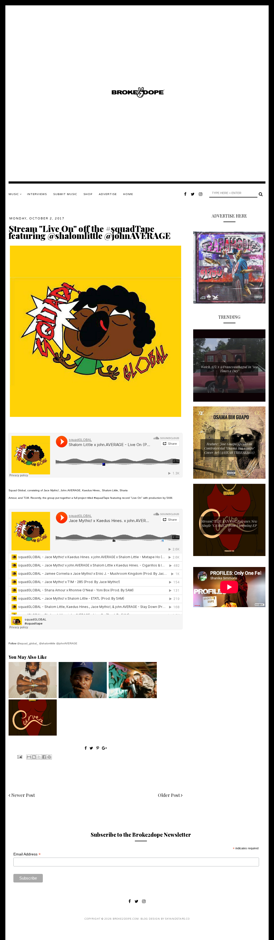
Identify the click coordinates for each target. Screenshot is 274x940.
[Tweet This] (92, 748)
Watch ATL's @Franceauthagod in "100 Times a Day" (229, 368)
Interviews (37, 194)
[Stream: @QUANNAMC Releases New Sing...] (33, 734)
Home (128, 194)
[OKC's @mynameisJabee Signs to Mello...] (83, 696)
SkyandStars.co (177, 919)
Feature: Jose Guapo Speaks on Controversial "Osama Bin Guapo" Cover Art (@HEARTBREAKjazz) (229, 448)
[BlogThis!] (34, 757)
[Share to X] (39, 757)
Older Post (169, 795)
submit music (65, 194)
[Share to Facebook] (44, 757)
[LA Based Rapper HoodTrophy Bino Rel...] (133, 696)
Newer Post (22, 795)
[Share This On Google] (104, 748)
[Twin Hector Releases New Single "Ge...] (33, 696)
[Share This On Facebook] (85, 748)
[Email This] (29, 757)
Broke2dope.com (126, 919)
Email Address (27, 854)
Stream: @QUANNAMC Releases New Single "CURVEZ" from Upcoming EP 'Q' (229, 525)
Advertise (108, 194)
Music (14, 194)
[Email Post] (19, 756)
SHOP (87, 194)
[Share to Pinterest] (49, 757)
